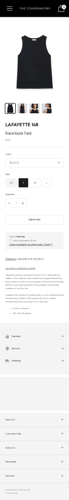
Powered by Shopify (11, 493)
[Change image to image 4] (47, 108)
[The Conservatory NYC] (35, 8)
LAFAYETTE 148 (21, 124)
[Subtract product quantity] (23, 203)
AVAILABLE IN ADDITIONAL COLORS (20, 268)
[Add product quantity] (9, 203)
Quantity (10, 194)
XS (11, 183)
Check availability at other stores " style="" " (31, 244)
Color (8, 154)
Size (7, 174)
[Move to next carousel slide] (63, 407)
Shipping (10, 259)
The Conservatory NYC (23, 490)
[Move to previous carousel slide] (5, 407)
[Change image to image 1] (10, 108)
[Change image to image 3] (34, 108)
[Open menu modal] (9, 8)
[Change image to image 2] (22, 108)
